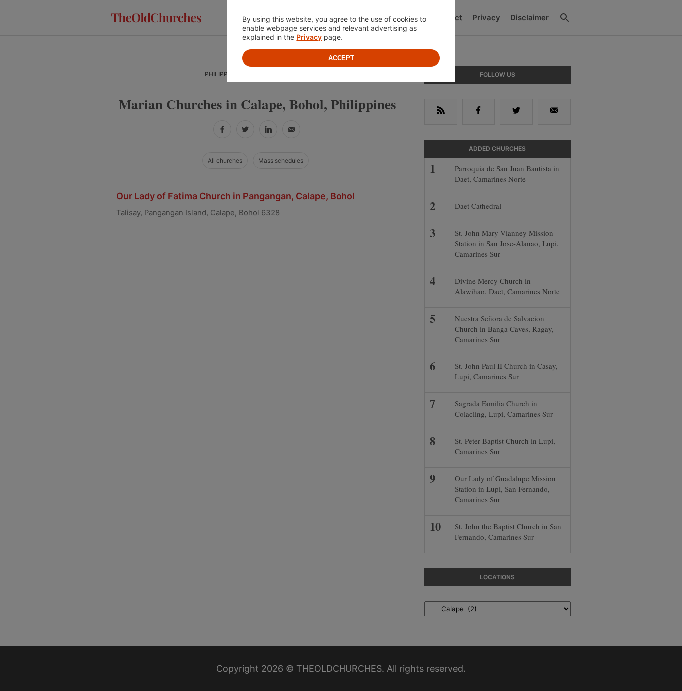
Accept (341, 58)
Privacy (309, 37)
